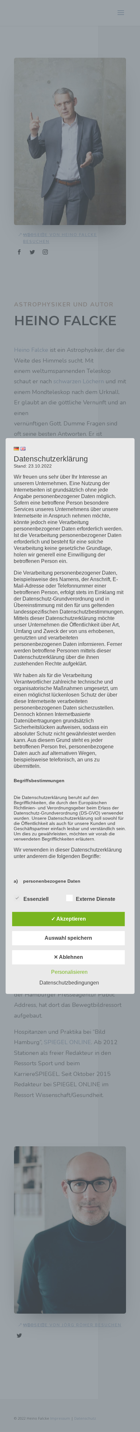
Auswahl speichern (68, 938)
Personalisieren (69, 972)
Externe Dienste (95, 899)
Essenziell (36, 899)
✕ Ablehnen (68, 957)
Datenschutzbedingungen (69, 982)
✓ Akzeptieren (68, 919)
